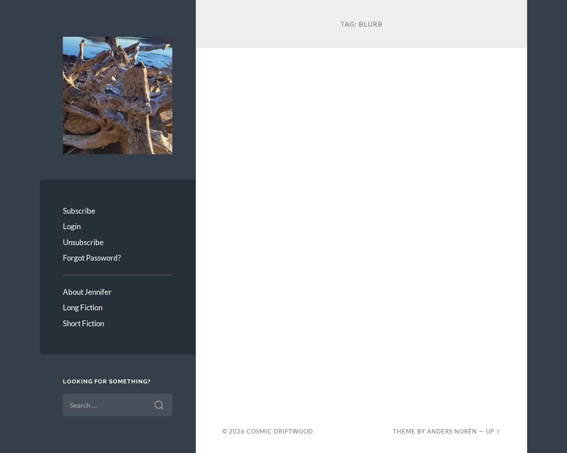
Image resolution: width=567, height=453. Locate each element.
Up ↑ (493, 431)
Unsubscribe (83, 242)
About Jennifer (87, 292)
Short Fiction (83, 323)
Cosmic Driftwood (280, 431)
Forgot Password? (92, 257)
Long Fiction (82, 307)
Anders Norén (452, 431)
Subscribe (79, 210)
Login (72, 226)
